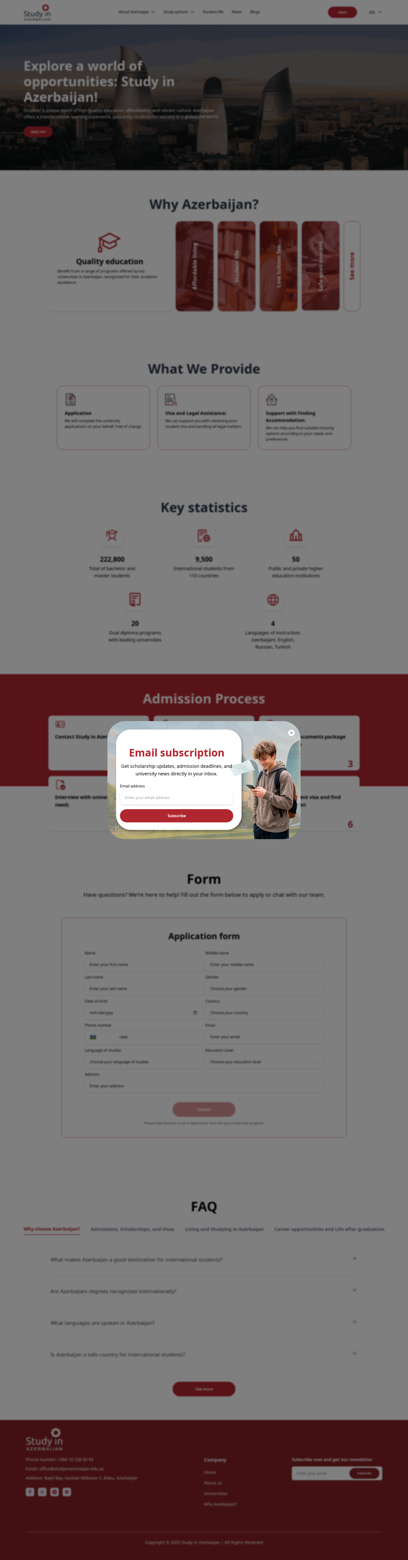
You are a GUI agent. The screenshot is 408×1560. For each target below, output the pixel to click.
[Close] (291, 733)
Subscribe (177, 815)
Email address (132, 786)
